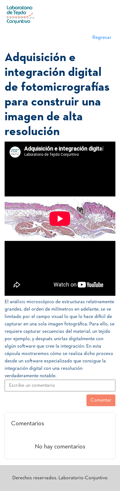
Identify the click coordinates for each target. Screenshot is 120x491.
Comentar (100, 400)
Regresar (101, 37)
